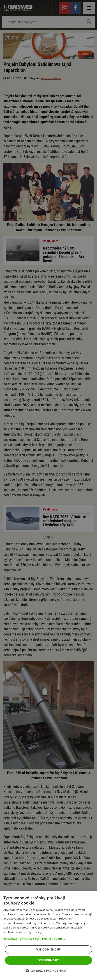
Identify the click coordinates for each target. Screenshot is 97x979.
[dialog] (48, 935)
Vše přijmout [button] (48, 960)
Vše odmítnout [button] (48, 949)
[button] (48, 939)
